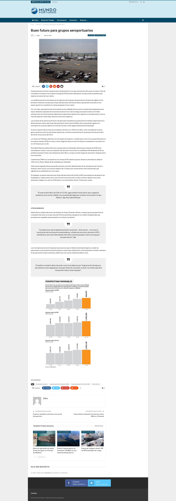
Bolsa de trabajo (47, 20)
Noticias (83, 20)
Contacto (54, 2)
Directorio (73, 20)
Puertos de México (100, 35)
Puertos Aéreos (96, 384)
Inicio (36, 20)
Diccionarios (62, 20)
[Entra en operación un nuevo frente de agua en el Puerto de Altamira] (44, 438)
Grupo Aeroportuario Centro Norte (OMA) (59, 384)
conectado (47, 473)
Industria (91, 35)
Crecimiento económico (41, 384)
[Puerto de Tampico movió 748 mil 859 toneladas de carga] (92, 438)
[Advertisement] (108, 10)
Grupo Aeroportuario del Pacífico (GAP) (80, 384)
